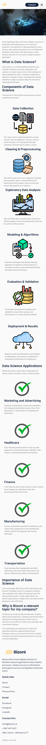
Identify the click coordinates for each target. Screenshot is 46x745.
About (5, 682)
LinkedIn (6, 712)
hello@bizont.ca (9, 724)
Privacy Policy (8, 691)
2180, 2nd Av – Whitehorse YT (15, 732)
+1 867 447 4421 (9, 728)
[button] (41, 4)
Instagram (6, 707)
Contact (6, 687)
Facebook (6, 703)
